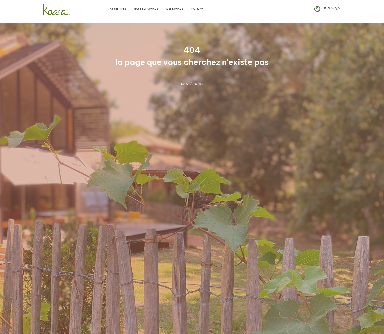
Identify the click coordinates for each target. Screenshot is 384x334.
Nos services (117, 9)
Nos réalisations (146, 9)
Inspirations (174, 9)
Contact (197, 9)
